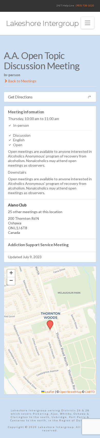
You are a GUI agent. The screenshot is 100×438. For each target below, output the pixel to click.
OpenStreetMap (70, 392)
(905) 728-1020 (85, 5)
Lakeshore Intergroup (42, 23)
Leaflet (49, 392)
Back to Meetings (21, 81)
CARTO (90, 392)
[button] (87, 23)
